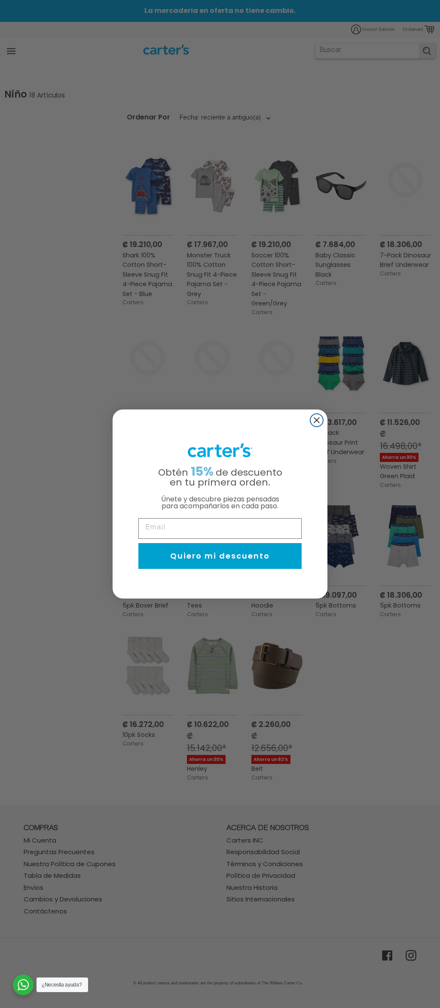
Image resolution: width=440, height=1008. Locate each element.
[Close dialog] (316, 420)
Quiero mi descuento (220, 555)
